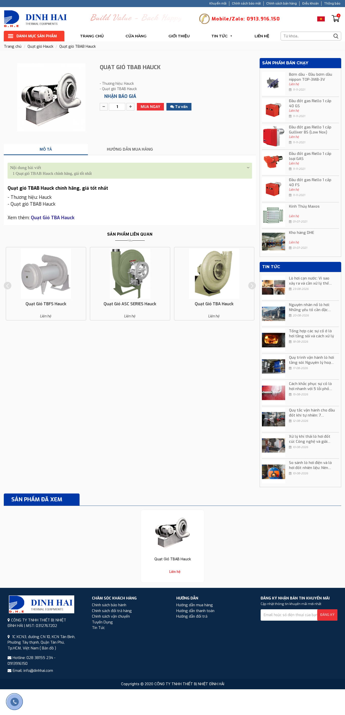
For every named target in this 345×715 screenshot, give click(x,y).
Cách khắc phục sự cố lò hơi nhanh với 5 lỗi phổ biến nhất (310, 386)
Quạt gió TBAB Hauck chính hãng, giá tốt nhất (52, 173)
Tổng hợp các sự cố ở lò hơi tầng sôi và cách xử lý (311, 333)
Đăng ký (327, 615)
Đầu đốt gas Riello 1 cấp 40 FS (310, 182)
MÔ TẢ (46, 149)
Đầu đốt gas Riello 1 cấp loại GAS (310, 156)
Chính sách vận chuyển (111, 616)
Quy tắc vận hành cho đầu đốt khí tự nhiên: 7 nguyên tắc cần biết (312, 413)
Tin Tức (219, 36)
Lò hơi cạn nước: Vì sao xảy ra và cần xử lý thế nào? (309, 281)
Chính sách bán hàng (281, 3)
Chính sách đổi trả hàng (112, 610)
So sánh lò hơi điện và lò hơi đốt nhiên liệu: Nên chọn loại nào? (310, 465)
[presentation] (7, 285)
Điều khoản (310, 3)
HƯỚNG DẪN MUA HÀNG (130, 149)
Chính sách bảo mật (246, 3)
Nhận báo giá (120, 96)
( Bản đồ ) (48, 648)
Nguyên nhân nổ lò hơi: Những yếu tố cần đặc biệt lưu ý (309, 307)
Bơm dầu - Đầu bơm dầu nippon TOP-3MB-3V (310, 77)
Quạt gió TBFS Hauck (46, 304)
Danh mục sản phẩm (36, 36)
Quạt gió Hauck (40, 46)
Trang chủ (92, 36)
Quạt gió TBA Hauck (214, 304)
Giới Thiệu (179, 36)
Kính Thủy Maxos (304, 206)
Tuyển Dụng (102, 622)
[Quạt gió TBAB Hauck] (172, 531)
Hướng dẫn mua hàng (194, 605)
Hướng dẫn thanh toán (195, 610)
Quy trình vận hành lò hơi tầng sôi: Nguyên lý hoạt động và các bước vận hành (311, 360)
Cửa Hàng (136, 36)
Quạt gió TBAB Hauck (77, 46)
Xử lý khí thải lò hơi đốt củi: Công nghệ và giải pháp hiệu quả (309, 439)
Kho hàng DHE (301, 232)
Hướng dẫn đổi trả (191, 616)
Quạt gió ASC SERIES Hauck (130, 304)
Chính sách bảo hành (109, 605)
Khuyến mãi (218, 3)
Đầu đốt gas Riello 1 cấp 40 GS (310, 103)
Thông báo (332, 3)
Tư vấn (181, 106)
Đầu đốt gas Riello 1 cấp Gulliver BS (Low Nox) (310, 130)
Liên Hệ (262, 36)
